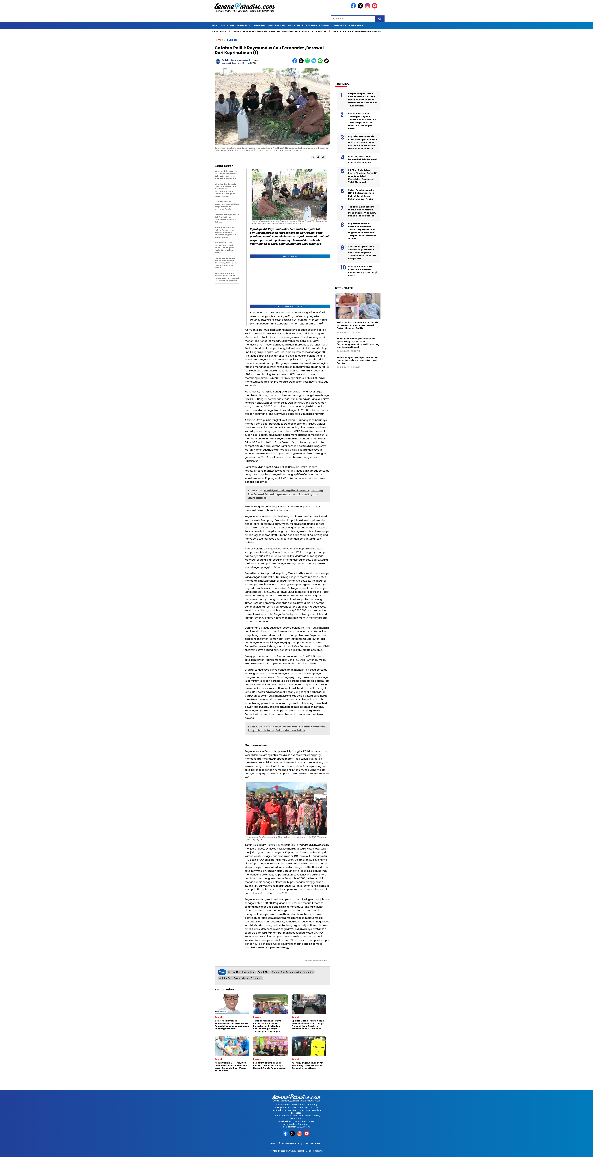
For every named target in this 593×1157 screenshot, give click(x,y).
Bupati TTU (263, 972)
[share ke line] (321, 62)
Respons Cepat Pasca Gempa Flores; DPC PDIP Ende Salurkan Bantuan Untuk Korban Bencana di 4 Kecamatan (362, 99)
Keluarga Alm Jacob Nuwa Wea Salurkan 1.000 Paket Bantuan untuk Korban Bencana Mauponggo (327, 31)
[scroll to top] (572, 1152)
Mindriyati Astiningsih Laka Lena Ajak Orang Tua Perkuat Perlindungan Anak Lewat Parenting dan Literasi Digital (358, 343)
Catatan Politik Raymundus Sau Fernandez (240, 978)
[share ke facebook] (295, 62)
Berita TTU (294, 25)
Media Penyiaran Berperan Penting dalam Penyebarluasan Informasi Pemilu (357, 360)
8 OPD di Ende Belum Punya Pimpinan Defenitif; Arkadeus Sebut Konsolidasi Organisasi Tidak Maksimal (362, 176)
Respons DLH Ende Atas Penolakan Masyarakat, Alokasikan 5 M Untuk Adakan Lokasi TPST (221, 31)
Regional (324, 25)
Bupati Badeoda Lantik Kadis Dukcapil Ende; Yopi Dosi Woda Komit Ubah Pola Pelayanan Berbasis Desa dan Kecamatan (362, 142)
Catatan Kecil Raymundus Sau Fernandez (292, 972)
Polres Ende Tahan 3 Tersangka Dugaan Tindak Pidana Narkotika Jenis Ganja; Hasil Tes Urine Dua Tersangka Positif (362, 121)
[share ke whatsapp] (308, 62)
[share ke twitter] (302, 62)
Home (215, 25)
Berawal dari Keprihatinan (241, 972)
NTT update (227, 25)
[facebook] (354, 8)
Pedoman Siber (290, 1143)
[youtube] (375, 8)
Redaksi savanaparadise (235, 60)
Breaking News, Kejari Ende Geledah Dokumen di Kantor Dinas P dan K (362, 159)
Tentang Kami (312, 1143)
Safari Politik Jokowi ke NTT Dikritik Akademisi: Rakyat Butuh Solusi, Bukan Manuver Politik (361, 195)
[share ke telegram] (314, 62)
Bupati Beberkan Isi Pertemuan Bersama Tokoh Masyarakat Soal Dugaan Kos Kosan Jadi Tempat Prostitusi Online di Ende (362, 231)
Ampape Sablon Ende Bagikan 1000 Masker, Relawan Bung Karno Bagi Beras (362, 271)
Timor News (339, 25)
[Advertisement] (360, 55)
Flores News (309, 25)
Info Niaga (259, 25)
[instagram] (368, 8)
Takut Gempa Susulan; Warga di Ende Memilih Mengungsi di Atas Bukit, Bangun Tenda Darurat (362, 211)
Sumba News (355, 25)
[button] (313, 157)
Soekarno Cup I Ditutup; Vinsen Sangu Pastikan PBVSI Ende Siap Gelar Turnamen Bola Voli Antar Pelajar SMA (362, 252)
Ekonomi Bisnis (276, 25)
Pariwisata (243, 25)
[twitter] (361, 8)
